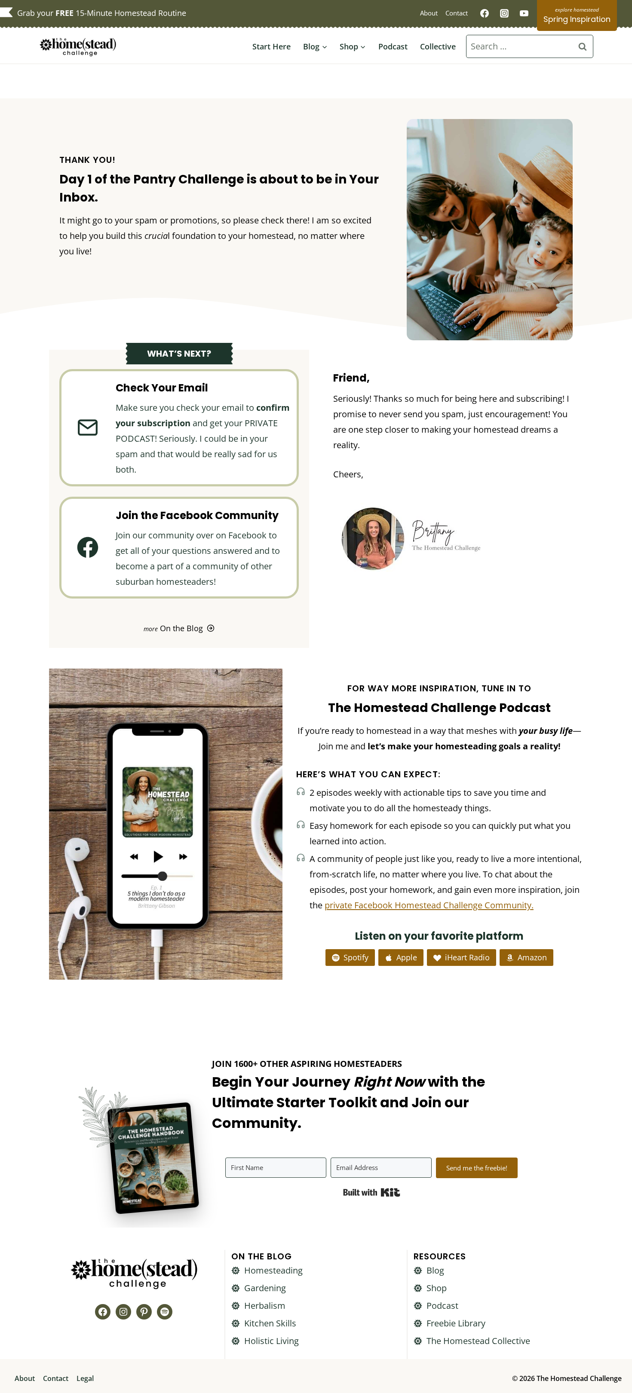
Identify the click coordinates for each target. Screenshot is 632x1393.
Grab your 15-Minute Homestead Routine (101, 13)
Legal (85, 1378)
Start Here (271, 46)
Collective (438, 46)
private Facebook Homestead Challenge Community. (429, 905)
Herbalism (264, 1305)
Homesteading (273, 1270)
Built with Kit (371, 1192)
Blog (435, 1270)
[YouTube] (524, 13)
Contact (456, 13)
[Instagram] (504, 13)
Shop (436, 1288)
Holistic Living (271, 1341)
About (429, 13)
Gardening (265, 1288)
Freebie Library (455, 1323)
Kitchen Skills (270, 1323)
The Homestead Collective (478, 1341)
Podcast (393, 46)
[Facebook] (484, 13)
